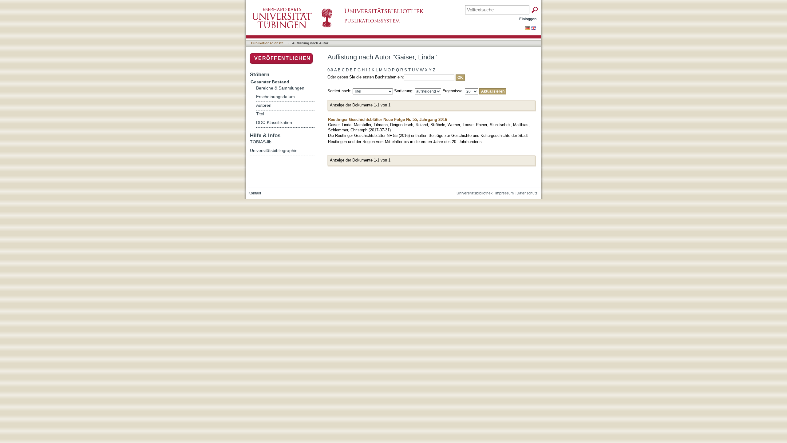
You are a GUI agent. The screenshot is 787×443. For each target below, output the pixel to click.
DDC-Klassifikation (274, 122)
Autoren (263, 105)
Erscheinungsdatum (275, 96)
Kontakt (254, 193)
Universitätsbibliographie (274, 150)
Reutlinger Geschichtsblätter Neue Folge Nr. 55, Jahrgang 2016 (387, 119)
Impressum (504, 193)
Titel (260, 114)
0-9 (330, 70)
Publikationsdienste (267, 43)
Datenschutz (526, 193)
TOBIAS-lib (260, 141)
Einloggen (527, 19)
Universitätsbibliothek (474, 193)
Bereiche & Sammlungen (280, 88)
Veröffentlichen (282, 58)
